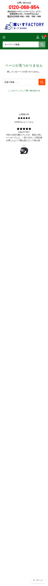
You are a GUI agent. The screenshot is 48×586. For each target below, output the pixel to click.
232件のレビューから (24, 122)
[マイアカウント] (37, 37)
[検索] (42, 44)
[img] (24, 118)
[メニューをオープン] (4, 37)
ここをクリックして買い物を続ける (24, 90)
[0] (43, 37)
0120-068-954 (24, 7)
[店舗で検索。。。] (42, 82)
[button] (22, 158)
